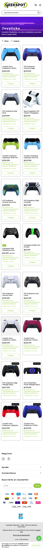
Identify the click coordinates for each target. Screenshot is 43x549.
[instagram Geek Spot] (3, 459)
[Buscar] (38, 12)
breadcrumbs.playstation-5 (9, 24)
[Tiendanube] (21, 540)
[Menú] (40, 5)
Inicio (3, 23)
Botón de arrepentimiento (21, 535)
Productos (10, 23)
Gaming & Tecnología (21, 23)
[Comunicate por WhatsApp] (38, 538)
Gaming (31, 23)
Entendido (36, 545)
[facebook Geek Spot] (8, 459)
